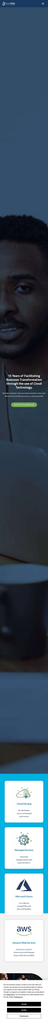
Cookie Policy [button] (10, 994)
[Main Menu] (43, 4)
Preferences (24, 1016)
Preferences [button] (18, 997)
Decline (24, 1010)
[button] (24, 404)
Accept (24, 1004)
